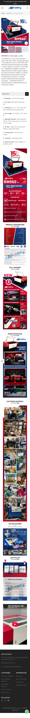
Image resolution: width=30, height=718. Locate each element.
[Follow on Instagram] (5, 700)
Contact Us (19, 682)
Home (3, 13)
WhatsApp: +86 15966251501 (12, 666)
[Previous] (2, 32)
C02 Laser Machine (7, 676)
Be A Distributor (21, 679)
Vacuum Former (6, 689)
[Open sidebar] (2, 361)
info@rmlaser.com (9, 663)
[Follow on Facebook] (2, 700)
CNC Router (5, 692)
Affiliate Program (21, 685)
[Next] (27, 32)
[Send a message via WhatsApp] (27, 711)
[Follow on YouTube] (8, 700)
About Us (19, 676)
